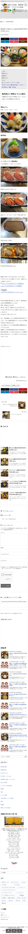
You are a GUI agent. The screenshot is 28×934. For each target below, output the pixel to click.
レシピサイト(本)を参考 (6, 785)
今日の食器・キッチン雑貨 (7, 798)
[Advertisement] (13, 361)
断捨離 (2, 804)
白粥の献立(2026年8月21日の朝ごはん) (18, 714)
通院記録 (4, 903)
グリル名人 (17, 884)
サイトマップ (11, 1)
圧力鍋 (18, 898)
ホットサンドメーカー (7, 892)
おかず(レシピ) (4, 773)
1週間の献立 (3, 769)
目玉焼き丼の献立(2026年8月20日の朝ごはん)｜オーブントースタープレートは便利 (18, 736)
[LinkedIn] (5, 41)
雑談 (2, 801)
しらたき (23, 882)
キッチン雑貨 (4, 795)
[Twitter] (5, 39)
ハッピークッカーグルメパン (8, 890)
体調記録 (22, 895)
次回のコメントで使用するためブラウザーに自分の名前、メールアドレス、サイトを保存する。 (14, 567)
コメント (3, 532)
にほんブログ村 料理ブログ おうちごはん (12, 292)
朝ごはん (11, 900)
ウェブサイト (4, 560)
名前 (2, 547)
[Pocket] (14, 41)
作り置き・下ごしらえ (6, 776)
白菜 (24, 900)
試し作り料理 (4, 782)
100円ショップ (5, 882)
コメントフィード (5, 917)
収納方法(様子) (11, 898)
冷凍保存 (4, 898)
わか (25, 380)
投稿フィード (4, 915)
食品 (2, 792)
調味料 (2, 788)
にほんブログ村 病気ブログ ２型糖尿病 (11, 286)
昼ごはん (4, 900)
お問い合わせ (4, 1)
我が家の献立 (11, 21)
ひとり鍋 (4, 884)
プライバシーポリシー (20, 1)
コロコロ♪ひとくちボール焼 (8, 887)
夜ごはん (16, 376)
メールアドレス (5, 554)
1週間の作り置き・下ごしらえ (8, 779)
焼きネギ (18, 900)
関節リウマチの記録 (5, 807)
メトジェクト (20, 892)
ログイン (3, 913)
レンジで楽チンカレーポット (8, 895)
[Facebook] (14, 39)
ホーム (3, 21)
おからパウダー (15, 882)
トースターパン (22, 376)
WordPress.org (4, 919)
